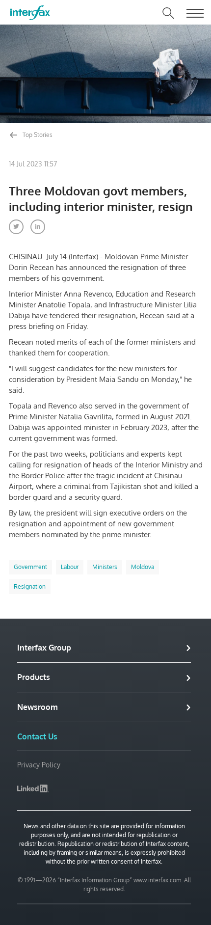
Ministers (104, 567)
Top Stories (37, 134)
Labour (70, 567)
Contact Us (37, 736)
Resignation (30, 586)
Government (30, 567)
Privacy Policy (38, 765)
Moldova (142, 567)
